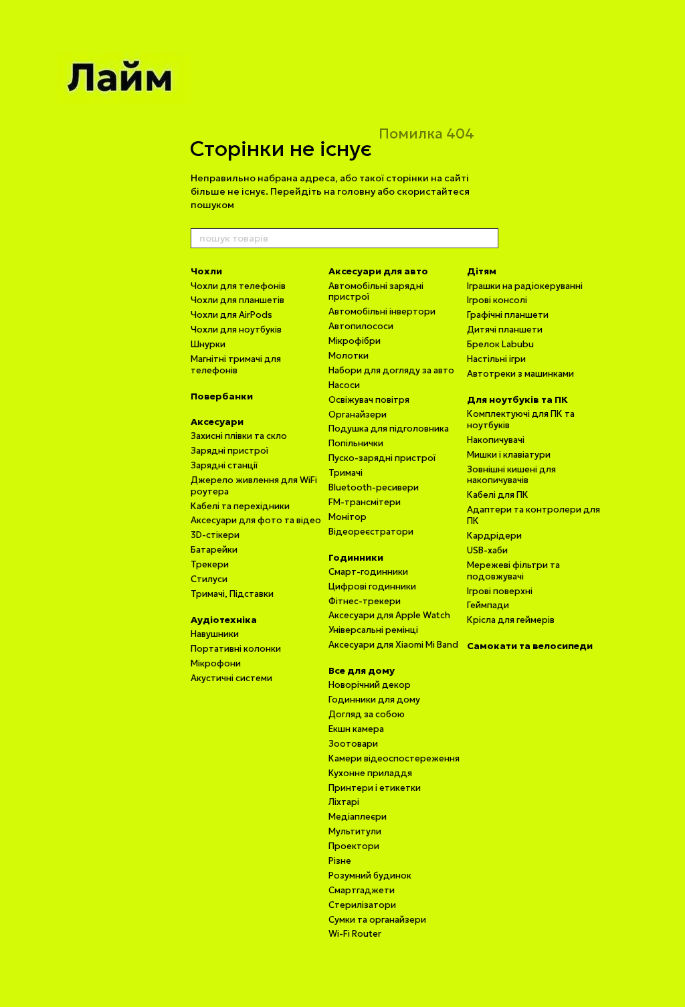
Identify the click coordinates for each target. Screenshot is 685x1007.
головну (356, 191)
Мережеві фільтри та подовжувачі (513, 570)
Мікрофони (216, 663)
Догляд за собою (366, 714)
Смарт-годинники (368, 571)
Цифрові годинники (372, 586)
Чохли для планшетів (237, 300)
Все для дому (361, 670)
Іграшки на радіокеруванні (525, 286)
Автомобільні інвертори (381, 311)
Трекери (210, 564)
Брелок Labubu (500, 344)
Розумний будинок (369, 875)
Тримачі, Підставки (232, 594)
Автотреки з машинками (520, 373)
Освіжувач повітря (368, 399)
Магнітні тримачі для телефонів (236, 364)
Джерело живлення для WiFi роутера (254, 485)
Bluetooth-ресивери (373, 487)
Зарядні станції (224, 465)
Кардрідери (494, 535)
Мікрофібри (354, 341)
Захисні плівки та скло (239, 436)
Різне (339, 860)
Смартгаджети (361, 890)
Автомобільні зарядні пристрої (375, 291)
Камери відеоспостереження (394, 758)
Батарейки (214, 549)
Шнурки (208, 344)
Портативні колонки (236, 648)
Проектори (353, 846)
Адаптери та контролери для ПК (533, 515)
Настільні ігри (496, 359)
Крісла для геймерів (511, 620)
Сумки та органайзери (377, 919)
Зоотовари (353, 743)
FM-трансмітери (364, 502)
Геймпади (488, 605)
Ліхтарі (343, 802)
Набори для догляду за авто (391, 370)
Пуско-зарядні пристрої (381, 458)
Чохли (206, 271)
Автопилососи (360, 326)
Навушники (215, 634)
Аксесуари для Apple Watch (389, 615)
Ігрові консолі (497, 300)
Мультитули (354, 831)
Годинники (355, 557)
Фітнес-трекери (364, 601)
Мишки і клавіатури (509, 454)
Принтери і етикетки (374, 788)
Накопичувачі (495, 440)
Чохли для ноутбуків (236, 329)
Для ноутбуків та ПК (517, 399)
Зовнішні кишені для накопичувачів (511, 475)
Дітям (481, 271)
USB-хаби (487, 550)
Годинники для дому (374, 699)
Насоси (344, 385)
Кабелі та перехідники (240, 506)
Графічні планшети (508, 315)
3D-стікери (215, 535)
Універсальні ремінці (373, 630)
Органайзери (357, 414)
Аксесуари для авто (378, 271)
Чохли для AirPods (231, 315)
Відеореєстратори (370, 531)
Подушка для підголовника (388, 428)
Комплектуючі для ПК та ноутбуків (521, 419)
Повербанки (222, 396)
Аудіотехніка (224, 620)
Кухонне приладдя (370, 773)
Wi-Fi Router (354, 933)
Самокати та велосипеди (530, 646)
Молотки (348, 355)
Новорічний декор (369, 685)
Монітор (347, 517)
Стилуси (209, 579)
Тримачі (345, 472)
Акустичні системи (231, 678)
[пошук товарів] (487, 238)
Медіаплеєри (357, 816)
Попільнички (355, 443)
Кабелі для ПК (497, 494)
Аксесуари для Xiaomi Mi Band (393, 644)
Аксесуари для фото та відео (256, 520)
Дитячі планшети (505, 329)
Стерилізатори (362, 905)
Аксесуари (217, 422)
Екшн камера (356, 729)
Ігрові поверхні (499, 591)
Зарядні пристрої (229, 450)
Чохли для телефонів (238, 286)
